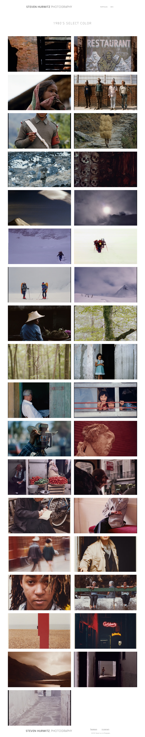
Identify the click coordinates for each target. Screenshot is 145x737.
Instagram (105, 729)
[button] (104, 6)
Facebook (93, 729)
